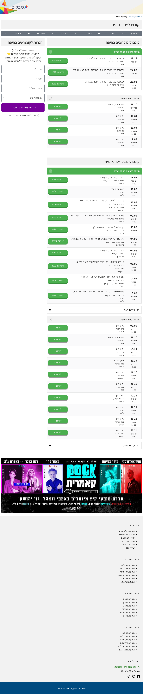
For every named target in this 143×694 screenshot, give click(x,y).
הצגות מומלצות (128, 581)
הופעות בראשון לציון (126, 646)
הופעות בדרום (129, 615)
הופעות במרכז (128, 605)
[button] (50, 52)
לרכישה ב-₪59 (58, 229)
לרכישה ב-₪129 (58, 204)
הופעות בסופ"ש (128, 565)
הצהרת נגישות (128, 544)
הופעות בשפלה (128, 609)
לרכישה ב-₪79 (58, 280)
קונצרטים (132, 16)
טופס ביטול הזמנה (127, 531)
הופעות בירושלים (127, 612)
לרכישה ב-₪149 (58, 252)
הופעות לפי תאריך (127, 571)
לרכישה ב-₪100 (58, 60)
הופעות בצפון (129, 599)
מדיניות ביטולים (128, 537)
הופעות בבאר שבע (127, 649)
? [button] (50, 98)
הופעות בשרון (129, 602)
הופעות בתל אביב (127, 639)
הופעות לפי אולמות (126, 575)
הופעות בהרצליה (127, 636)
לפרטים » (57, 106)
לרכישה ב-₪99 (58, 240)
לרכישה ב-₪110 (58, 217)
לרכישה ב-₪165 (58, 179)
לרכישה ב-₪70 (58, 191)
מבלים (139, 16)
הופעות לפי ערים (127, 568)
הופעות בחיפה (128, 633)
